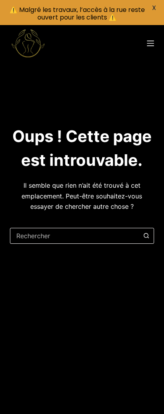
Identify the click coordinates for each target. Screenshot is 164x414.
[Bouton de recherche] (146, 235)
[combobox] (74, 236)
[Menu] (150, 43)
